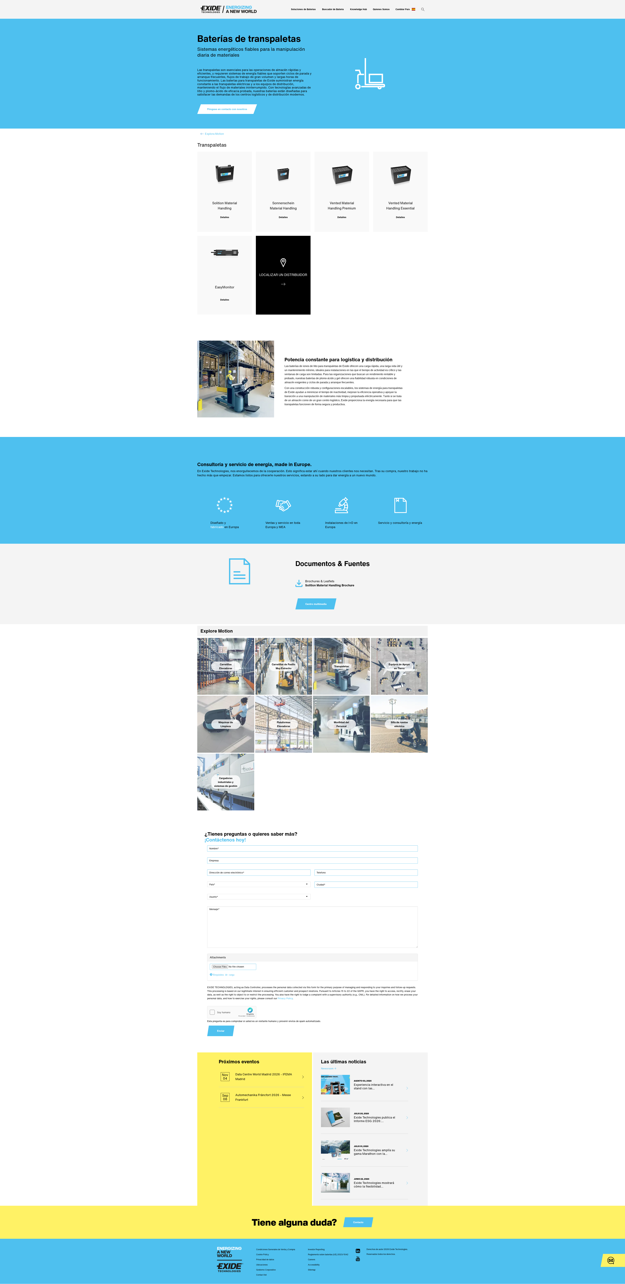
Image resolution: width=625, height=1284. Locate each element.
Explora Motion (214, 134)
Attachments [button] (218, 957)
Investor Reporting (316, 1249)
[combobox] (259, 884)
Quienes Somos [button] (381, 9)
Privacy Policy (285, 998)
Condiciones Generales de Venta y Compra (275, 1249)
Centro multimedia (315, 604)
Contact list (261, 1274)
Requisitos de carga (223, 974)
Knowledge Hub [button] (358, 9)
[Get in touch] (610, 1260)
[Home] (229, 9)
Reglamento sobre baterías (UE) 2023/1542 (328, 1254)
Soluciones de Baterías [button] (303, 9)
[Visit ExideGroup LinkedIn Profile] (358, 1251)
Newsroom (328, 1068)
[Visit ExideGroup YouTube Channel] (358, 1259)
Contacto (358, 1222)
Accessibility (313, 1264)
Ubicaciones (262, 1264)
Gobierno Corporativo (266, 1269)
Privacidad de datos (265, 1259)
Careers (311, 1259)
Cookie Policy (262, 1254)
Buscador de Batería (333, 9)
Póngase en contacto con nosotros (227, 109)
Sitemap (311, 1269)
